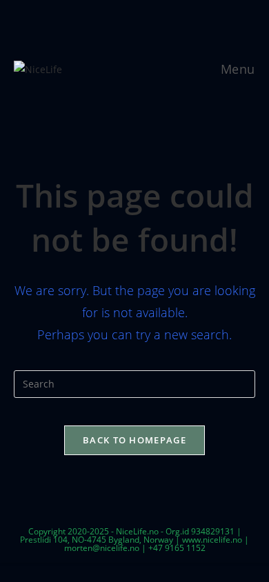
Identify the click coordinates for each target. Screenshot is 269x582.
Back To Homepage (134, 440)
